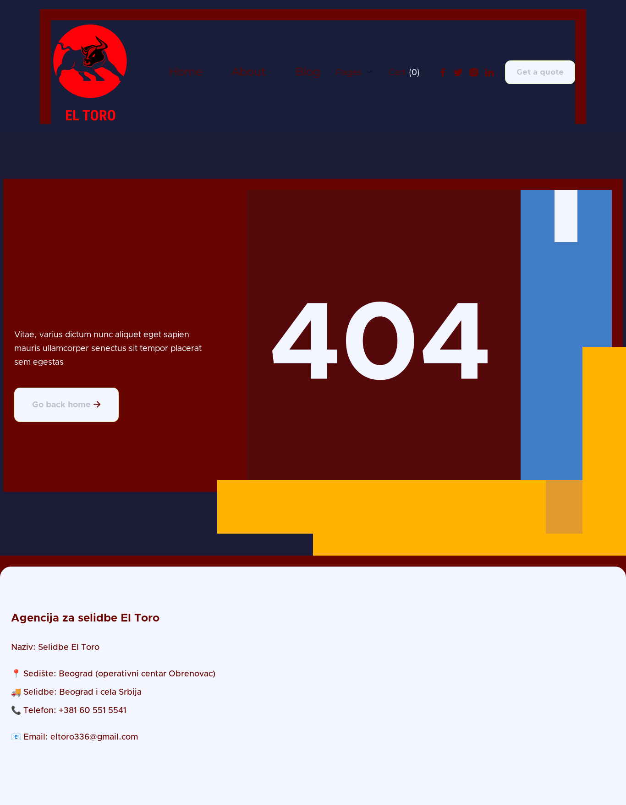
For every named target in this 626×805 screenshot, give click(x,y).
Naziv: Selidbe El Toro (55, 647)
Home (186, 72)
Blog (307, 72)
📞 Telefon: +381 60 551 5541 (68, 711)
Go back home (66, 404)
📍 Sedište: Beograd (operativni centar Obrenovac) (113, 674)
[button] (354, 72)
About (249, 72)
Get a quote (540, 72)
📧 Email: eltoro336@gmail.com (74, 737)
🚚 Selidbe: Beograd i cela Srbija (76, 692)
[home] (90, 72)
